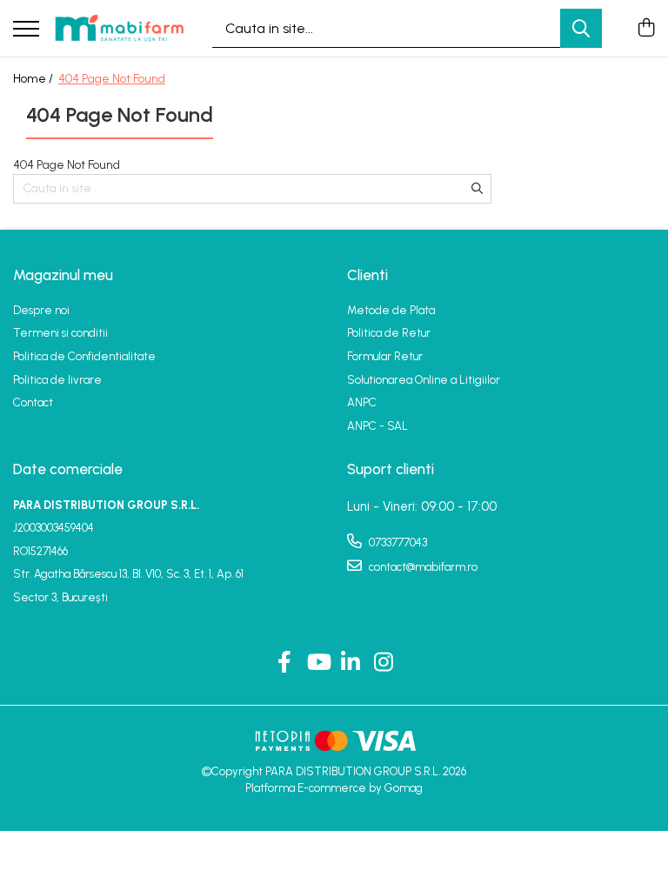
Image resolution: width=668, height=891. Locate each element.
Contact (33, 402)
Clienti (367, 275)
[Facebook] (285, 663)
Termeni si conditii (60, 332)
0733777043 (396, 542)
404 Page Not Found (111, 78)
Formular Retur (385, 356)
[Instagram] (384, 663)
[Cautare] (581, 28)
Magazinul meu (63, 275)
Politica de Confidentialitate (84, 356)
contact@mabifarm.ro (422, 566)
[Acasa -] (119, 28)
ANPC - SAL (377, 425)
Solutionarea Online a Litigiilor (423, 379)
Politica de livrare (57, 379)
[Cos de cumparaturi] (646, 28)
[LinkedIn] (351, 663)
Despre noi (41, 310)
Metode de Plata (391, 310)
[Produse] (26, 30)
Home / (34, 78)
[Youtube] (318, 663)
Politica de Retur (389, 332)
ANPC (362, 402)
